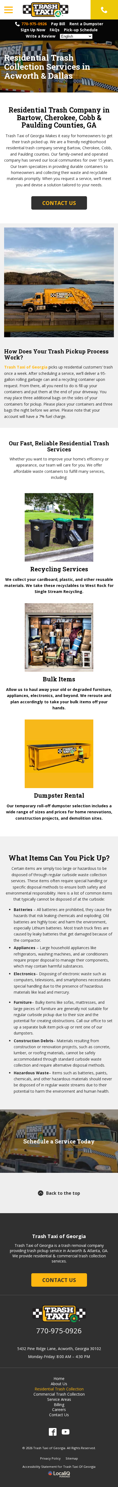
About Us (59, 1383)
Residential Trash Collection (59, 1389)
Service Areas (59, 1399)
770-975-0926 (34, 23)
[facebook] (52, 1432)
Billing (59, 1404)
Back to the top (63, 1193)
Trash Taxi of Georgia (25, 367)
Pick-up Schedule (81, 29)
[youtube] (65, 1432)
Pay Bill (58, 23)
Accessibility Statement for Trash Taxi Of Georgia (59, 1466)
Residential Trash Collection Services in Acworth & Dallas (47, 66)
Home (59, 1378)
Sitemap (72, 1458)
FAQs (55, 29)
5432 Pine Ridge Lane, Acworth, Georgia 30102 (59, 1348)
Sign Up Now (33, 29)
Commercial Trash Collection (59, 1394)
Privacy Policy (50, 1458)
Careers (59, 1409)
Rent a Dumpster (86, 23)
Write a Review (40, 36)
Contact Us (59, 203)
